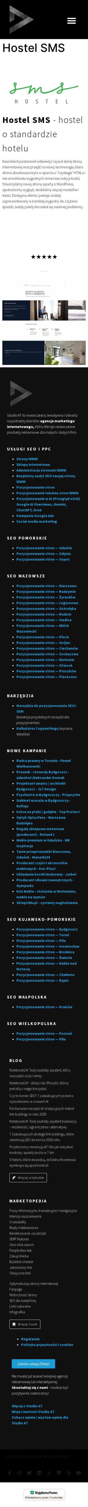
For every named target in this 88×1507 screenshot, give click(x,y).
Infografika (17, 1312)
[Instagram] (19, 1473)
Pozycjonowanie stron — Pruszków (46, 671)
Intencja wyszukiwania (25, 1216)
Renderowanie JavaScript (27, 1233)
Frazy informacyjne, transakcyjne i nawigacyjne (43, 1210)
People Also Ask (20, 1250)
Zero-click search (21, 1244)
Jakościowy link (20, 1267)
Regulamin (30, 1338)
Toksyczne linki (20, 1273)
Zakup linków (19, 1256)
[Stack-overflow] (49, 1473)
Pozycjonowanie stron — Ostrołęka (46, 608)
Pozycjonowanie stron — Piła (41, 940)
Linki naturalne (20, 1306)
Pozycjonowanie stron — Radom (43, 614)
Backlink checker (21, 1262)
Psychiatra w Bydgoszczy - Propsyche (48, 794)
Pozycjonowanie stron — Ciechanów (47, 648)
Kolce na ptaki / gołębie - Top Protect (48, 811)
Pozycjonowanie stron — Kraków (44, 1006)
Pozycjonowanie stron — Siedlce (44, 619)
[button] (72, 20)
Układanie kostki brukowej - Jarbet (46, 874)
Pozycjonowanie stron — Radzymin (46, 591)
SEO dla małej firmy (22, 1300)
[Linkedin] (39, 1473)
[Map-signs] (59, 1473)
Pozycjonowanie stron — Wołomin (45, 659)
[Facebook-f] (9, 1473)
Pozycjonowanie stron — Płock (42, 636)
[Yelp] (68, 1473)
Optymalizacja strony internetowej (33, 1283)
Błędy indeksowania (23, 1227)
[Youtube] (78, 1473)
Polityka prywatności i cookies (47, 1344)
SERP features (19, 1239)
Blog (16, 1060)
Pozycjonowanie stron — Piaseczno (46, 676)
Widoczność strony (23, 1295)
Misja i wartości (25, 1411)
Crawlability (17, 1222)
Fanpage (15, 1289)
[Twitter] (29, 1473)
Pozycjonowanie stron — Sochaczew (47, 654)
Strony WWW (27, 458)
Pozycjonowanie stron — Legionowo (47, 602)
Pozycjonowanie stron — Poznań (44, 1033)
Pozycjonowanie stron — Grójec (43, 642)
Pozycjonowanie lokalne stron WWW (47, 492)
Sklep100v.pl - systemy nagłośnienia (47, 902)
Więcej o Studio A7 (27, 1406)
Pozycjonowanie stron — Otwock (44, 665)
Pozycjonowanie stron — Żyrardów (45, 597)
